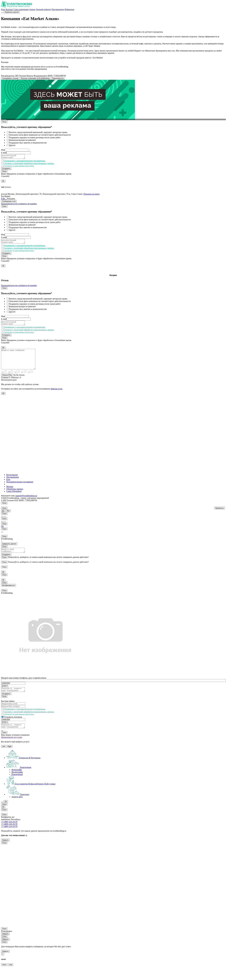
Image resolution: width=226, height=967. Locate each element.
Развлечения (17, 774)
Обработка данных (14, 489)
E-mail (4, 153)
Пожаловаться (58, 78)
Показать (11, 199)
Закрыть (5, 840)
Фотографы (17, 770)
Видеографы (17, 772)
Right (10, 746)
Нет (8, 511)
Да (3, 511)
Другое (12, 145)
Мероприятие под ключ (11, 737)
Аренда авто (17, 797)
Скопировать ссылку (10, 78)
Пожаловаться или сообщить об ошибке (19, 204)
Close (4, 122)
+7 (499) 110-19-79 (9, 822)
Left (3, 746)
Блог (3, 9)
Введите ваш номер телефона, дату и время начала (23, 678)
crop (10, 965)
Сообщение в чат (9, 201)
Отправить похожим (13, 717)
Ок (2, 526)
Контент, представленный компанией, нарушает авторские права (38, 132)
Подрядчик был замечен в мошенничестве (28, 143)
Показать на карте (91, 194)
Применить (219, 508)
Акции (32, 9)
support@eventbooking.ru (26, 496)
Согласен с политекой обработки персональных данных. (29, 163)
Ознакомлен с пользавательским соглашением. (24, 161)
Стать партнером (21, 9)
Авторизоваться (8, 585)
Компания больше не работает (22, 140)
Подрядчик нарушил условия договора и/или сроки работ (35, 137)
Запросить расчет (12, 12)
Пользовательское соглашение (19, 482)
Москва (9, 486)
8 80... (4, 199)
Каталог (9, 9)
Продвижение (58, 9)
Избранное (69, 9)
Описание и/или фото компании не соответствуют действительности (40, 135)
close (4, 965)
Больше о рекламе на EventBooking (35, 78)
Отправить (6, 169)
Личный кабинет (43, 9)
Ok (3, 181)
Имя (3, 150)
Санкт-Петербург (14, 491)
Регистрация (12, 475)
